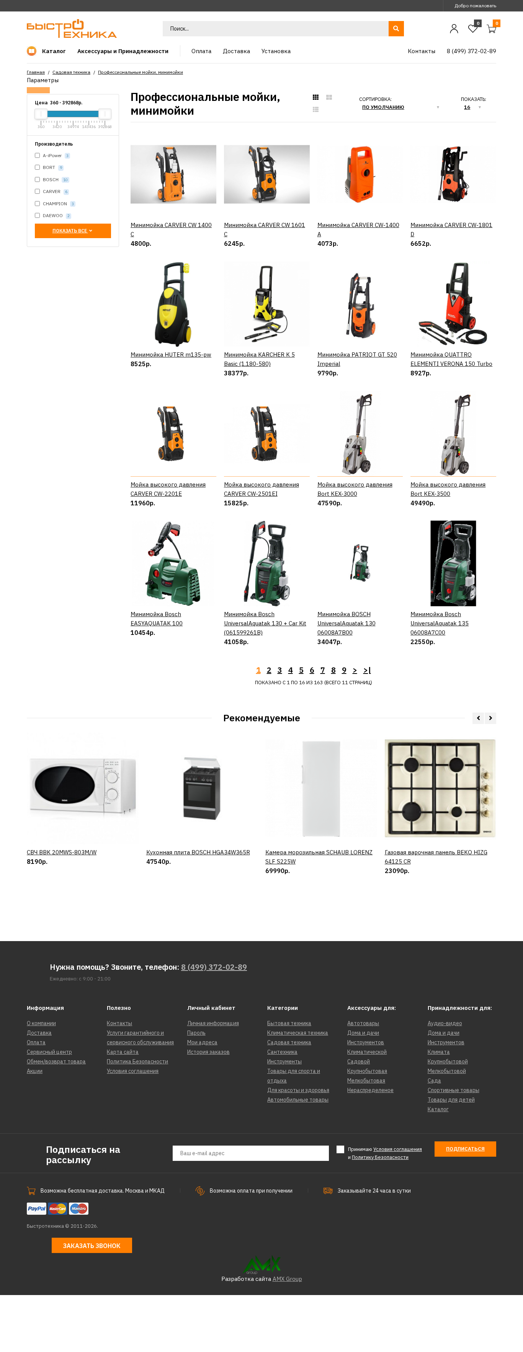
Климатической (367, 1051)
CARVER (54, 191)
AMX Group (287, 1278)
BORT (52, 167)
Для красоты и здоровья (298, 1090)
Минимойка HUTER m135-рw (171, 354)
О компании (41, 1023)
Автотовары (363, 1023)
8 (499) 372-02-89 (214, 967)
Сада (434, 1080)
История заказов (208, 1051)
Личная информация (213, 1023)
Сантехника (282, 1051)
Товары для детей (451, 1099)
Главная (36, 72)
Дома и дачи (363, 1032)
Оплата (36, 1042)
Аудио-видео (445, 1023)
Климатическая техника (297, 1032)
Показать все (70, 231)
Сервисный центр (49, 1051)
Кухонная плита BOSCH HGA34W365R (198, 852)
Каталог (438, 1109)
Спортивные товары (453, 1090)
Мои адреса (202, 1042)
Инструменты (284, 1061)
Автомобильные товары (298, 1099)
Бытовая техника (289, 1023)
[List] (316, 110)
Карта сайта (123, 1051)
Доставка (39, 1032)
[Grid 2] (329, 97)
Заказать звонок (92, 1246)
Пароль (196, 1032)
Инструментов (365, 1042)
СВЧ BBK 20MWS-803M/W (61, 852)
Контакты (119, 1023)
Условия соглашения (133, 1071)
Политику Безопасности (380, 1157)
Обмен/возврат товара (56, 1061)
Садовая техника (71, 72)
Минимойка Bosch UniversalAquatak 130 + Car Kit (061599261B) (265, 623)
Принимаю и (385, 1153)
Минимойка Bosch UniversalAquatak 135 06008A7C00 (439, 623)
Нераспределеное (370, 1090)
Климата (439, 1051)
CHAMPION (58, 203)
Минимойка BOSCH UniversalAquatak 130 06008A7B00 (346, 623)
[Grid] (316, 97)
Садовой (358, 1061)
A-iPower (55, 155)
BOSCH (55, 179)
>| (367, 670)
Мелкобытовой (447, 1071)
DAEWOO (56, 215)
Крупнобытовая (367, 1071)
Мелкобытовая (366, 1080)
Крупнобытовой (448, 1061)
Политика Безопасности (137, 1061)
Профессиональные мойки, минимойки (140, 72)
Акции (34, 1071)
